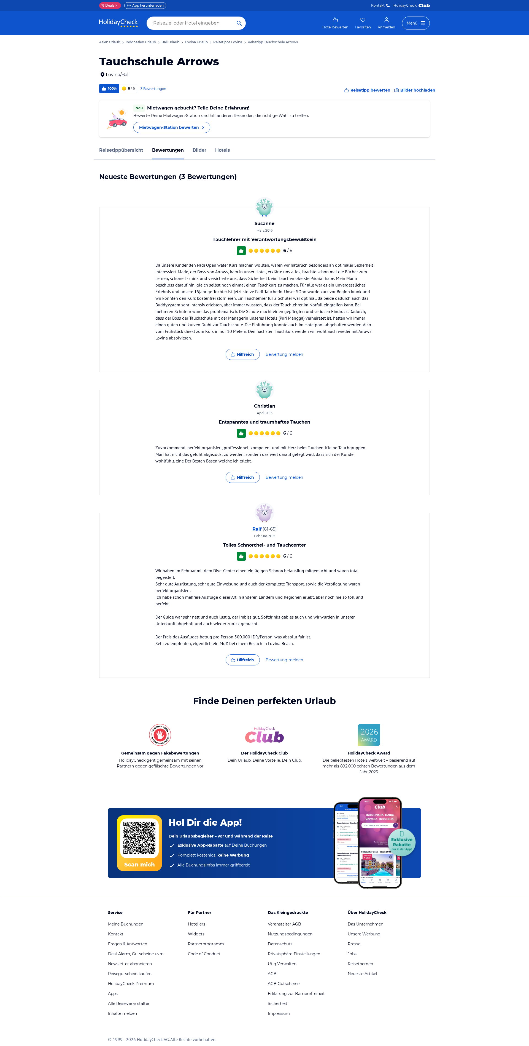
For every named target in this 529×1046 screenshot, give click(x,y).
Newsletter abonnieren (130, 963)
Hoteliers (196, 924)
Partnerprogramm (206, 943)
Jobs (352, 953)
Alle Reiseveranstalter (129, 1003)
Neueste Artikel (362, 973)
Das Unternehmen (365, 924)
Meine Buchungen (125, 924)
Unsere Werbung (364, 934)
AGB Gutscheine (283, 983)
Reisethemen (360, 963)
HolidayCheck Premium (131, 983)
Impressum (279, 1013)
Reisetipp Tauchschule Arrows (273, 42)
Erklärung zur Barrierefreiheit (296, 993)
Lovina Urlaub (196, 42)
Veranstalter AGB (284, 924)
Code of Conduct (204, 953)
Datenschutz (280, 943)
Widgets (196, 934)
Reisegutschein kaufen (130, 973)
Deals (107, 5)
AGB (272, 973)
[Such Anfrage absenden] (239, 23)
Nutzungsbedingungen (290, 934)
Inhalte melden (122, 1013)
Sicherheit (277, 1003)
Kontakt (378, 5)
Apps (113, 993)
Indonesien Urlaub (141, 42)
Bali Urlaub (170, 42)
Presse (354, 943)
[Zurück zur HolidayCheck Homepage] (118, 23)
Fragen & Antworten (127, 943)
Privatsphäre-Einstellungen (294, 953)
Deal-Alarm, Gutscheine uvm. (136, 953)
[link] (335, 23)
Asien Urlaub (109, 42)
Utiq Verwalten (282, 963)
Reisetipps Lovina (227, 42)
